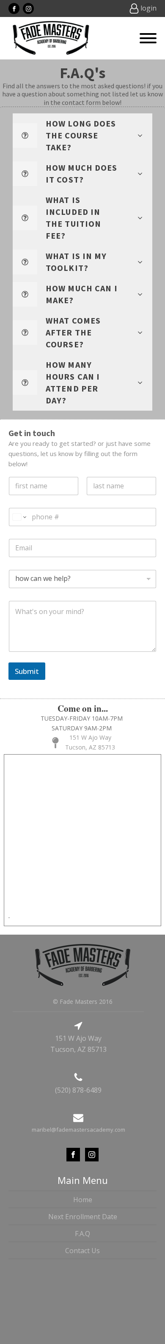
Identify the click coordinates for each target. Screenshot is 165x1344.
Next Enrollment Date (82, 1216)
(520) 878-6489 (78, 1090)
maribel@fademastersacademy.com (78, 1129)
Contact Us (82, 1250)
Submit (27, 671)
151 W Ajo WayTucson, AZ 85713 (90, 742)
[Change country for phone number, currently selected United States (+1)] (19, 517)
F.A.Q (82, 1233)
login (148, 8)
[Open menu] (148, 38)
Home (82, 1199)
